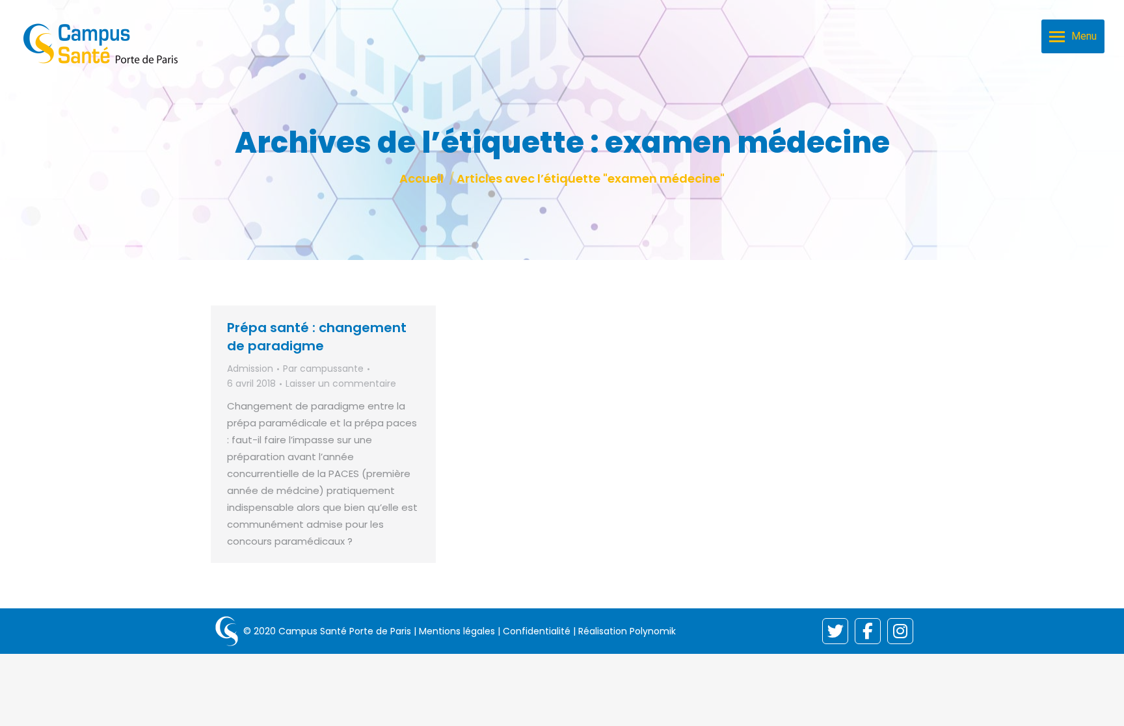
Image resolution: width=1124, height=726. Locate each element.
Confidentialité (536, 631)
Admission (250, 368)
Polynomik (653, 631)
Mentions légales (457, 631)
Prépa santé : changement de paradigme (317, 336)
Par (323, 368)
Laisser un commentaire (341, 383)
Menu (1084, 36)
